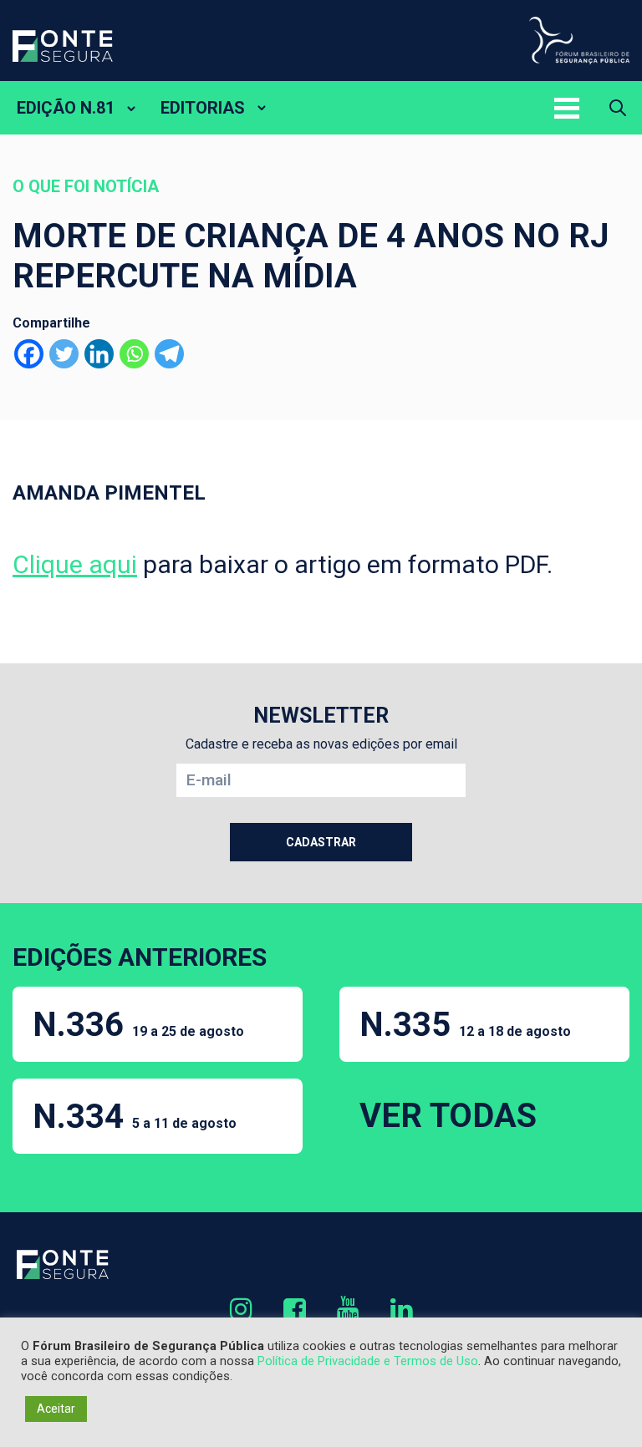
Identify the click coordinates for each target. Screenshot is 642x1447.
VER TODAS (448, 1115)
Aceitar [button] (56, 1408)
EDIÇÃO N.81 (66, 108)
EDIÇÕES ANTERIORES (140, 957)
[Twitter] (64, 353)
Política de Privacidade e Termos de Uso (367, 1360)
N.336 (138, 1024)
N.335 (465, 1024)
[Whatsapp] (134, 353)
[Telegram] (169, 353)
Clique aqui (75, 564)
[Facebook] (28, 353)
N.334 (135, 1116)
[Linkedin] (99, 353)
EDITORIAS (202, 108)
